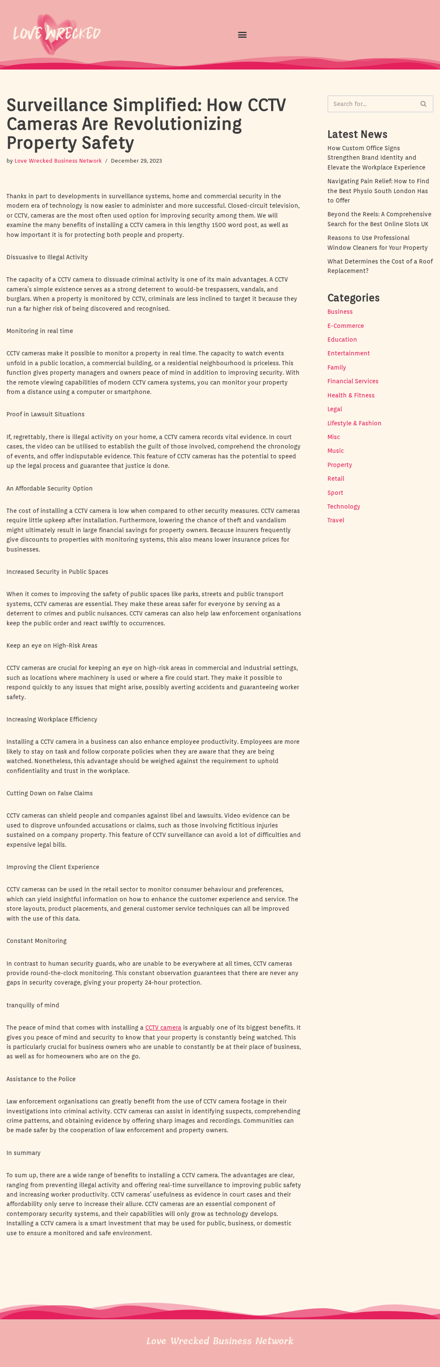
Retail (335, 478)
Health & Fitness (351, 395)
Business (340, 311)
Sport (335, 492)
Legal (334, 409)
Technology (344, 506)
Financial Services (353, 381)
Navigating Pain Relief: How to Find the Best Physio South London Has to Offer (378, 191)
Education (342, 339)
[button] (242, 34)
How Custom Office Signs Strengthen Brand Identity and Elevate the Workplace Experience (376, 158)
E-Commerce (345, 325)
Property (339, 464)
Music (335, 450)
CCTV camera (163, 1027)
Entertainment (348, 353)
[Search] (424, 103)
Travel (335, 520)
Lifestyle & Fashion (354, 423)
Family (336, 367)
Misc (333, 436)
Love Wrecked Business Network (58, 161)
